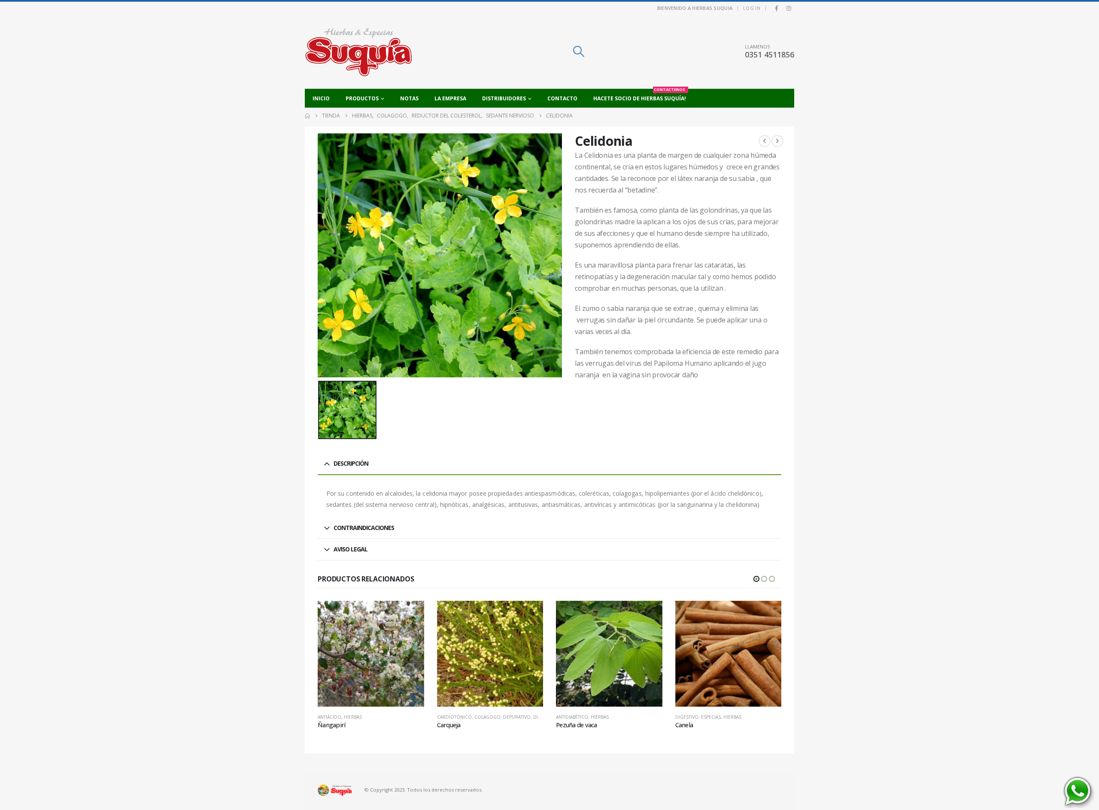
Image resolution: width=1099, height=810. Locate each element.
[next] (777, 141)
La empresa (450, 98)
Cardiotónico (454, 717)
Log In (751, 8)
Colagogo (487, 717)
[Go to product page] (371, 654)
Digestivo (686, 717)
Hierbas (353, 717)
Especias (711, 717)
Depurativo (517, 717)
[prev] (765, 141)
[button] (578, 51)
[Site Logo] (358, 51)
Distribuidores (504, 98)
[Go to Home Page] (307, 116)
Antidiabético (572, 717)
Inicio (321, 98)
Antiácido (329, 717)
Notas (409, 98)
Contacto (562, 98)
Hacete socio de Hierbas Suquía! (639, 95)
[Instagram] (788, 8)
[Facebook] (776, 8)
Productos (362, 98)
